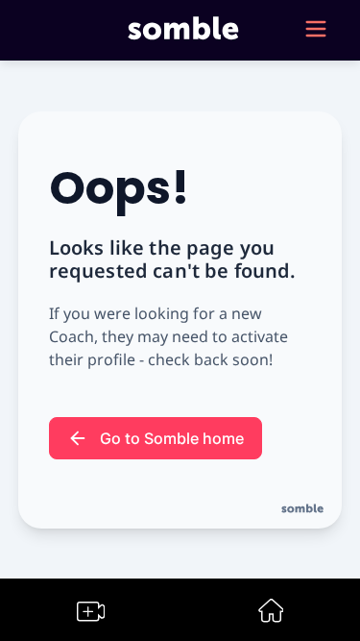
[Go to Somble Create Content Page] (91, 615)
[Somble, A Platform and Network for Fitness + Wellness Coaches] (179, 30)
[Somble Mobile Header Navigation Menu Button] (315, 30)
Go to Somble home (172, 438)
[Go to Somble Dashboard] (271, 616)
